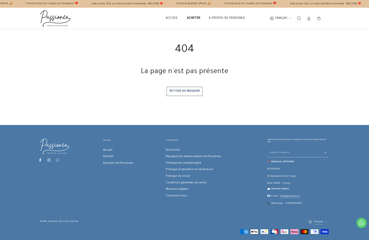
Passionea (52, 221)
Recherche (173, 150)
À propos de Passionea (118, 163)
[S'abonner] (326, 153)
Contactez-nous (176, 195)
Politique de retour (178, 176)
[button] (299, 18)
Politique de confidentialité (183, 163)
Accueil (107, 150)
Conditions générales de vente (186, 182)
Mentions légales (177, 189)
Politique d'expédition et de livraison (189, 169)
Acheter (108, 156)
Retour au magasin (185, 91)
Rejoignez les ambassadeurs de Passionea (193, 156)
